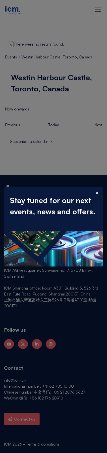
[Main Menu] (98, 9)
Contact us (24, 419)
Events (11, 56)
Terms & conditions (42, 444)
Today (53, 124)
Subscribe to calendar (29, 141)
